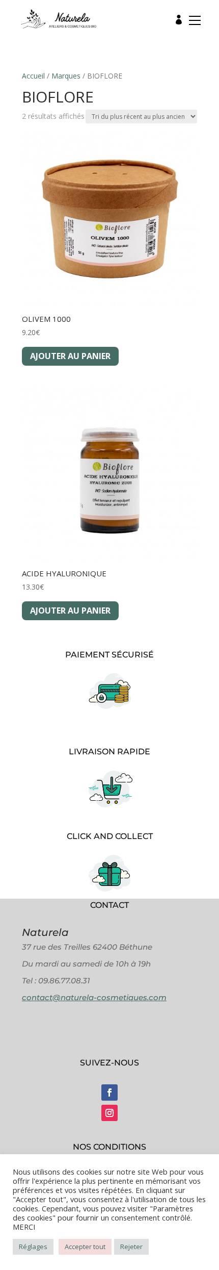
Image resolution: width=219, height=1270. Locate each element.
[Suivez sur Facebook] (109, 1092)
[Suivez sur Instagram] (109, 1113)
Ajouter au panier (70, 356)
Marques (65, 76)
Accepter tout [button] (85, 1246)
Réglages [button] (33, 1246)
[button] (191, 22)
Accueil (33, 76)
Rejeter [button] (131, 1246)
